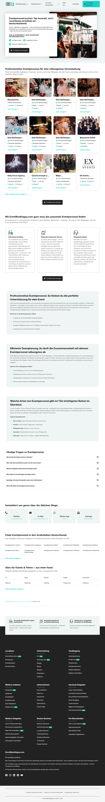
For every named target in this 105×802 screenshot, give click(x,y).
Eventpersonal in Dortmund (91, 550)
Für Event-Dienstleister (49, 4)
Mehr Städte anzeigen (12, 558)
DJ (6, 577)
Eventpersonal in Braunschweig (30, 551)
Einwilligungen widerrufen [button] (71, 792)
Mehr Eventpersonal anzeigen (15, 194)
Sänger (65, 577)
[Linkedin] (14, 775)
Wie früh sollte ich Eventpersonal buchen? (20, 486)
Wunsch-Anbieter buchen (19, 44)
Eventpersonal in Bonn (12, 550)
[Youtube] (22, 775)
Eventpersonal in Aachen (12, 545)
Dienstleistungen (21, 4)
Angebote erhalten (32, 40)
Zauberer (8, 583)
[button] (52, 458)
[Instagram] (10, 775)
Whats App (64, 516)
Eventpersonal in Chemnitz (71, 550)
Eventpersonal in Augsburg (33, 545)
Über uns (64, 4)
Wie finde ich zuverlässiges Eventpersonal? (21, 474)
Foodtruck (86, 583)
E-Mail (40, 516)
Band (26, 577)
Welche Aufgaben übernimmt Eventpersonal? (21, 468)
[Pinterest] (18, 775)
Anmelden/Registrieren (76, 734)
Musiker (46, 577)
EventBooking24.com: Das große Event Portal (18, 601)
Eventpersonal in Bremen (51, 550)
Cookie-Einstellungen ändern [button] (34, 792)
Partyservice (67, 583)
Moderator (28, 583)
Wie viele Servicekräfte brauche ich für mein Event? (23, 463)
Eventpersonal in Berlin (51, 545)
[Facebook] (6, 775)
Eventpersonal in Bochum (90, 545)
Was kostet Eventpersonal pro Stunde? (19, 457)
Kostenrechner (35, 4)
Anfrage (88, 516)
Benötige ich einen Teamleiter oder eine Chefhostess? (24, 480)
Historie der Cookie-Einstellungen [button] (53, 792)
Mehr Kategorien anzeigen (14, 589)
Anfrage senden (17, 40)
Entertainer (86, 577)
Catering (46, 583)
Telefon (16, 516)
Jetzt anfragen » (13, 109)
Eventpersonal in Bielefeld (71, 545)
